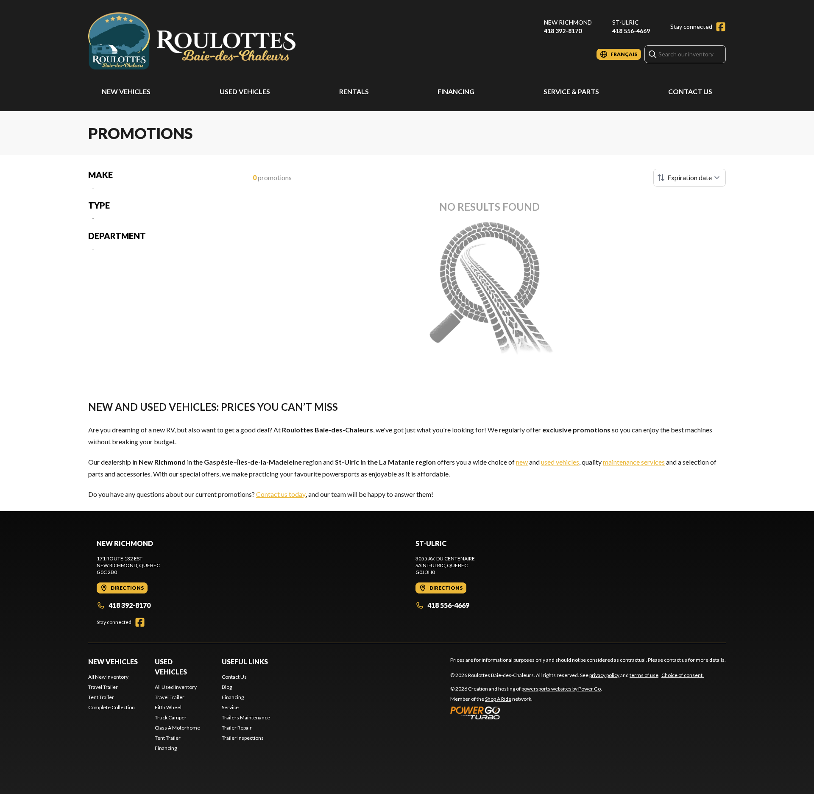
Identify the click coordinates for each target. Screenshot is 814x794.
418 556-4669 (631, 30)
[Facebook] (721, 27)
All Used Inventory (176, 687)
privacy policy (604, 675)
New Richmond (568, 22)
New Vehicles (126, 91)
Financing (456, 91)
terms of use (644, 675)
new (522, 462)
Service (230, 707)
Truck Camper (171, 717)
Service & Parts (571, 91)
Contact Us (690, 91)
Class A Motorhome (177, 727)
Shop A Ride (498, 699)
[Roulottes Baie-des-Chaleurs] (194, 41)
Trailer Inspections (243, 738)
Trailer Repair (237, 727)
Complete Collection (111, 707)
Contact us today (281, 494)
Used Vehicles (245, 91)
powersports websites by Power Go (561, 688)
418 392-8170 (563, 30)
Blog (227, 687)
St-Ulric (625, 22)
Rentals (354, 91)
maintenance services (634, 462)
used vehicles (560, 462)
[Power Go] (526, 712)
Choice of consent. (682, 675)
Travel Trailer (103, 687)
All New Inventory (108, 677)
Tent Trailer (101, 697)
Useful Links (245, 661)
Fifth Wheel (168, 707)
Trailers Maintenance (246, 717)
